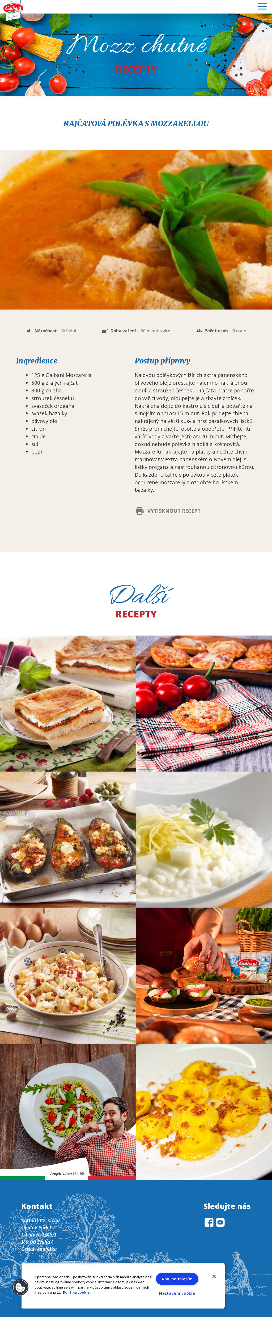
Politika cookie (76, 1292)
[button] (20, 1287)
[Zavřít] (214, 1276)
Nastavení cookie (177, 1293)
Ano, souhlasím (177, 1278)
